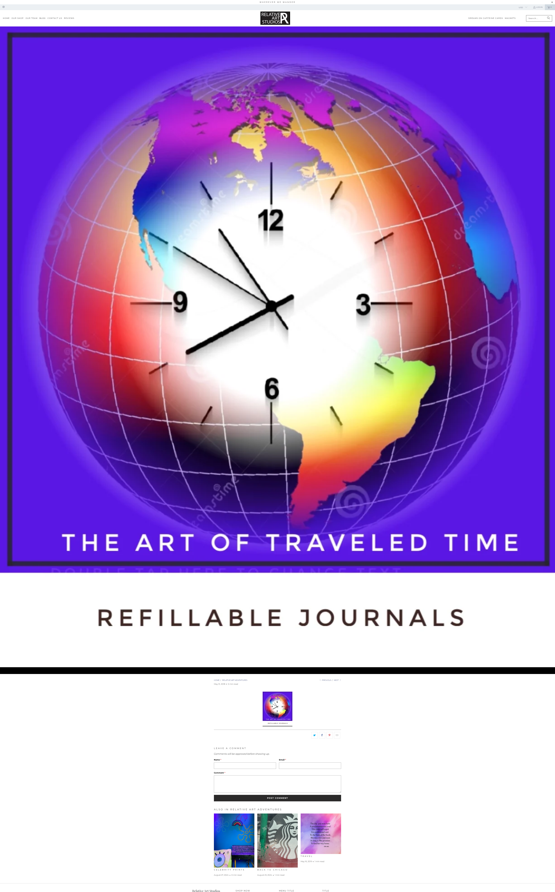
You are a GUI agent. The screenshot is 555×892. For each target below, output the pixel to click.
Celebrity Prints (229, 869)
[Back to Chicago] (277, 840)
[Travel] (321, 833)
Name (217, 760)
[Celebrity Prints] (234, 840)
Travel (307, 856)
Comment (219, 773)
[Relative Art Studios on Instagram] (3, 7)
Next (336, 680)
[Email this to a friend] (337, 735)
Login (539, 7)
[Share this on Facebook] (322, 735)
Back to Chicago (272, 869)
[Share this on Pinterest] (329, 735)
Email (282, 760)
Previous (326, 680)
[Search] (548, 18)
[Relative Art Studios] (275, 18)
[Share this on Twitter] (314, 735)
